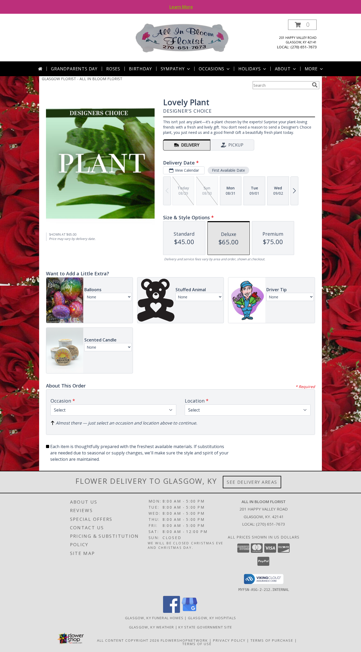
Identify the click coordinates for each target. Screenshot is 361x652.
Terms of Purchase (272, 640)
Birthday (140, 69)
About (283, 69)
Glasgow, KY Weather (151, 627)
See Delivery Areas (252, 482)
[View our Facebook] (171, 611)
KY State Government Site (205, 627)
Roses (113, 69)
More (311, 69)
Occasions (211, 69)
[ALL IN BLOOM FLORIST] (182, 37)
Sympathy (173, 69)
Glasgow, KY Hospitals (212, 617)
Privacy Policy (229, 640)
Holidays (249, 69)
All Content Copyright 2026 (128, 640)
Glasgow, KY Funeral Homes (154, 617)
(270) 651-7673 (303, 46)
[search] (315, 85)
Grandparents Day (74, 69)
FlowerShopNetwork (184, 640)
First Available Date (228, 170)
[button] (302, 25)
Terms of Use (197, 643)
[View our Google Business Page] (189, 611)
